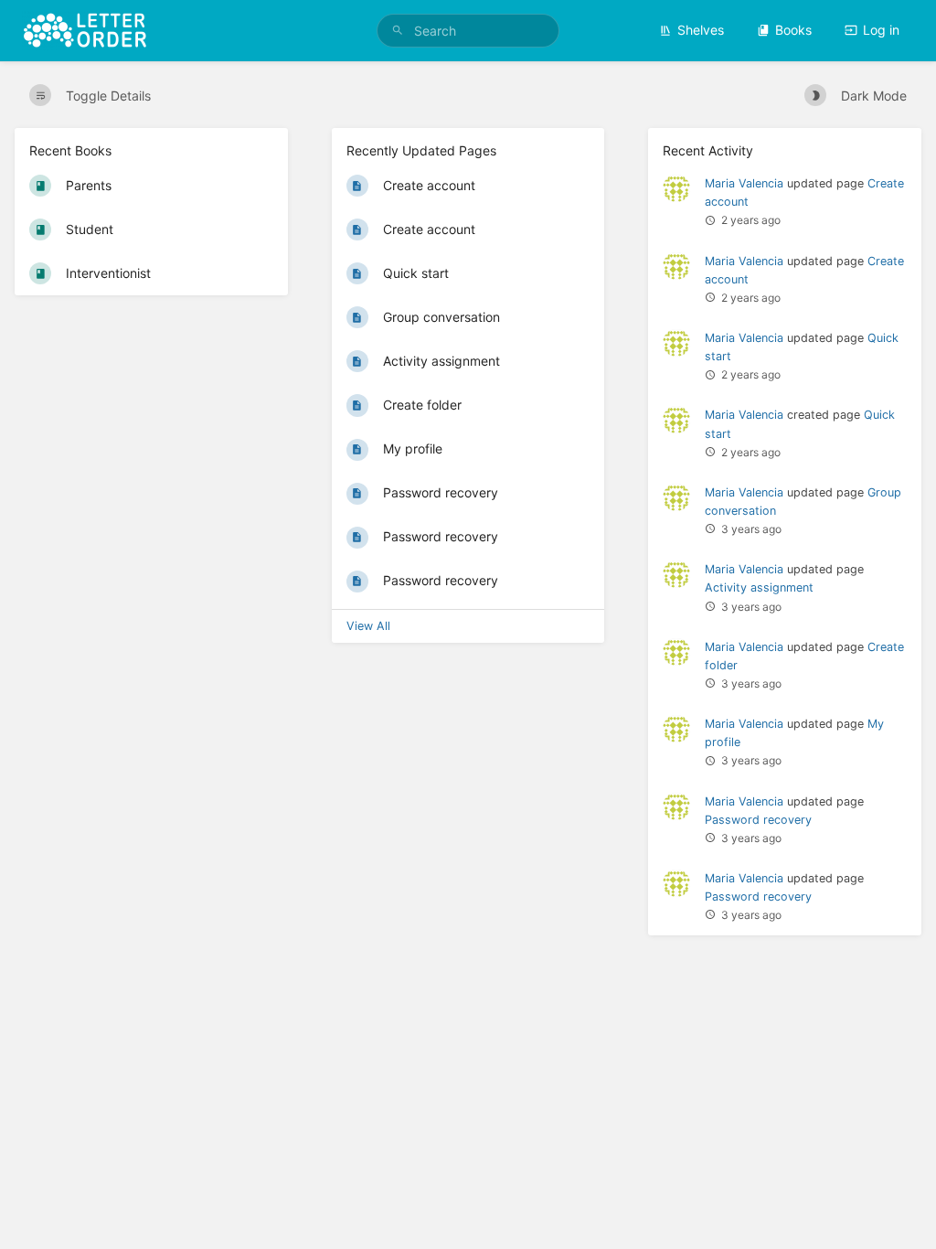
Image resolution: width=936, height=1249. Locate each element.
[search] (468, 31)
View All (368, 626)
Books (793, 29)
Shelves (700, 29)
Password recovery (758, 820)
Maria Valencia (744, 183)
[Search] (397, 30)
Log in (881, 29)
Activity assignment (759, 587)
